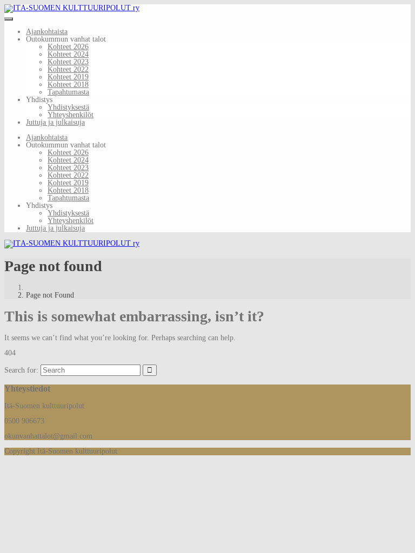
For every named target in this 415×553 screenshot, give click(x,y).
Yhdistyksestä (68, 107)
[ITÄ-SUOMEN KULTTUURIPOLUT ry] (71, 8)
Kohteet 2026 (68, 47)
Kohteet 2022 (68, 69)
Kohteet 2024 (68, 54)
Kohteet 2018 (68, 84)
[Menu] (8, 19)
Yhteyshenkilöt (70, 115)
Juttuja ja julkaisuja (55, 122)
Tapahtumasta (68, 92)
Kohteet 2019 (68, 77)
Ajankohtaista (47, 32)
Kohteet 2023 (68, 62)
